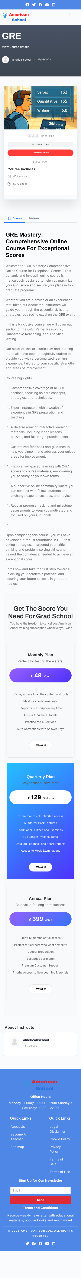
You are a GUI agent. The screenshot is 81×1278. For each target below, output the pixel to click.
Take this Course (40, 152)
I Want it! (40, 867)
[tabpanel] (40, 619)
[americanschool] (14, 1042)
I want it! (40, 745)
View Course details (16, 47)
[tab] (14, 218)
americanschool (36, 1040)
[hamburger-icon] (73, 17)
